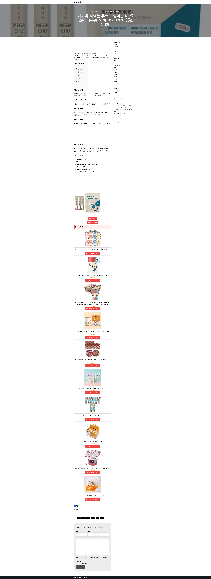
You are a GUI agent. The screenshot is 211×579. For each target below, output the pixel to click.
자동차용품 (116, 76)
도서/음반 (116, 49)
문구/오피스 (116, 55)
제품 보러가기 (92, 218)
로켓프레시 (116, 51)
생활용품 (115, 62)
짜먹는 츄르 (102, 517)
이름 (77, 531)
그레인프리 (93, 517)
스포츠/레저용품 (117, 65)
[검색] (135, 2)
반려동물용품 (116, 58)
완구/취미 (116, 72)
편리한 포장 (80, 72)
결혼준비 (115, 48)
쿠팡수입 (115, 83)
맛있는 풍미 (80, 68)
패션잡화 (115, 88)
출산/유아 (116, 79)
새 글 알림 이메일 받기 (82, 563)
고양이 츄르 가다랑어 (86, 517)
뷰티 (115, 60)
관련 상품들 (78, 78)
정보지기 (106, 29)
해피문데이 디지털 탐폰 (119, 113)
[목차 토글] (85, 63)
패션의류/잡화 (116, 86)
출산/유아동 (116, 81)
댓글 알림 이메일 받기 (81, 561)
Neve (75, 577)
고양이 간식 (79, 517)
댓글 (77, 538)
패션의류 (115, 85)
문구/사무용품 (116, 53)
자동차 (115, 74)
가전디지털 (116, 44)
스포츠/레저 (116, 63)
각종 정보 (116, 46)
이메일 (89, 531)
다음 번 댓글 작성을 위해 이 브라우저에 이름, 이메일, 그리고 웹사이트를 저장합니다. (92, 558)
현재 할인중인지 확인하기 (92, 253)
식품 (115, 67)
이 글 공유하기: (80, 81)
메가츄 (97, 517)
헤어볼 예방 (80, 71)
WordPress (85, 577)
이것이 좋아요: (80, 83)
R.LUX (115, 40)
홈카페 (115, 93)
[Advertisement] (92, 44)
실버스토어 (116, 69)
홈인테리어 (116, 92)
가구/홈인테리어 (117, 42)
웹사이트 (100, 531)
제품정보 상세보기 (92, 222)
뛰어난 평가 (80, 74)
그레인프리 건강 (81, 69)
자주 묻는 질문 (80, 75)
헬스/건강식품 (116, 90)
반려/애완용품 (116, 56)
